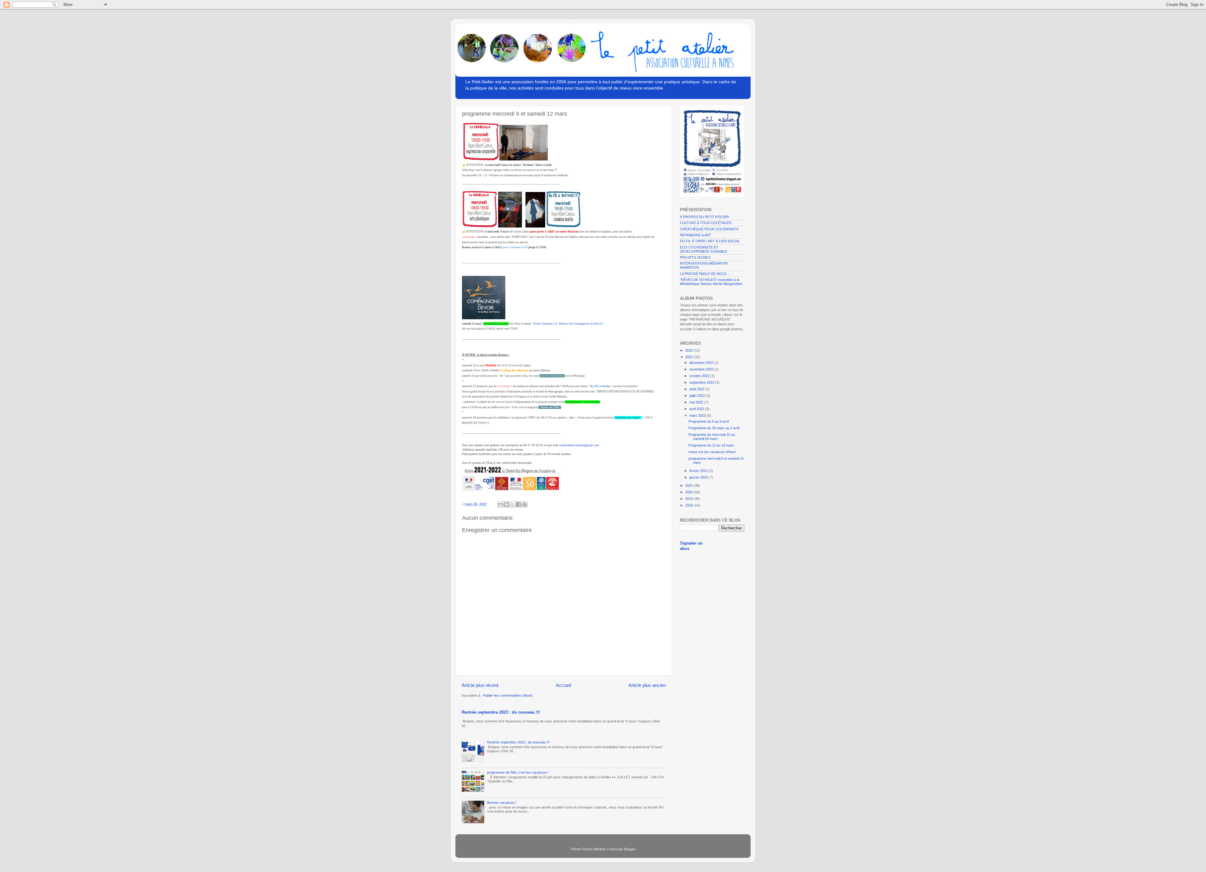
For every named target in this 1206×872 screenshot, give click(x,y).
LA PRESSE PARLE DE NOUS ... (705, 274)
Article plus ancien (647, 685)
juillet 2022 (697, 396)
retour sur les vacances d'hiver (712, 452)
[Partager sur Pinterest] (524, 504)
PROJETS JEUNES (695, 257)
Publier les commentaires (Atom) (508, 695)
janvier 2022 (699, 477)
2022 (689, 357)
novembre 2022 (701, 369)
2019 (689, 499)
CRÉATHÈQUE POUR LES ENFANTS (709, 229)
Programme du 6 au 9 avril (708, 421)
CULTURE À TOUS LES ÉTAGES (705, 223)
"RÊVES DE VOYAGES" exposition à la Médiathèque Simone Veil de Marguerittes (711, 282)
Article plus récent (480, 685)
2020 (689, 492)
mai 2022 (696, 402)
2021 (689, 485)
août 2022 (697, 389)
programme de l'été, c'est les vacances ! (518, 772)
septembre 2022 (702, 382)
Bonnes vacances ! (502, 802)
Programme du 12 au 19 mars (711, 445)
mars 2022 (698, 415)
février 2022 (699, 471)
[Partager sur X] (512, 504)
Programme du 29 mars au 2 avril (713, 428)
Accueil (563, 685)
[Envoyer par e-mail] (500, 504)
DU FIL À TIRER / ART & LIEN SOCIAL (710, 241)
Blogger (629, 849)
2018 (689, 505)
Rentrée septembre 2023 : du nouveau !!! (501, 712)
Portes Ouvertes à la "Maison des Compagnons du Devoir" (568, 323)
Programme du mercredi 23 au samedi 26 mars (711, 437)
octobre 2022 (699, 376)
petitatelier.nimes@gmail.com (580, 445)
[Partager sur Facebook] (518, 504)
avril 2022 (697, 409)
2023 (689, 350)
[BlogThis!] (506, 504)
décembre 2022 (701, 363)
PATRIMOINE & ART (695, 235)
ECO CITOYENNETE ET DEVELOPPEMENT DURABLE (703, 249)
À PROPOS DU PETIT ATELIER (704, 217)
